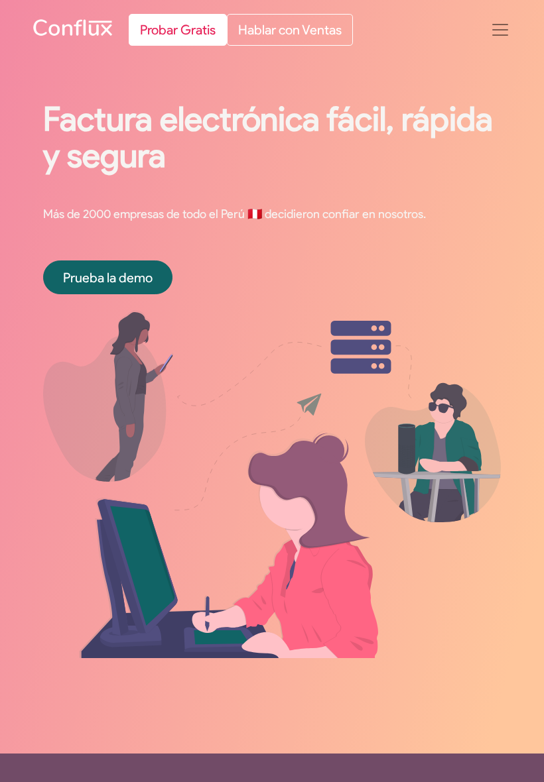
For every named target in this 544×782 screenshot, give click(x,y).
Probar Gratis (178, 30)
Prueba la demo (108, 278)
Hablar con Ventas (290, 30)
